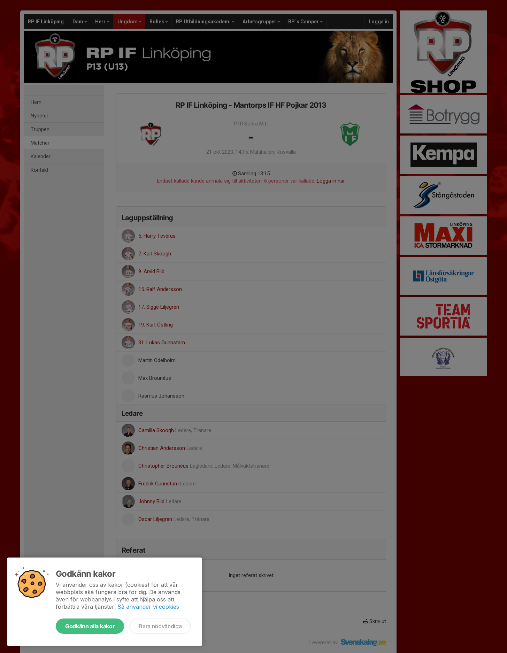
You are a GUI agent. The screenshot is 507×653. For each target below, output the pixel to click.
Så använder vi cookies (148, 606)
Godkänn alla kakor (90, 626)
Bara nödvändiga (160, 626)
